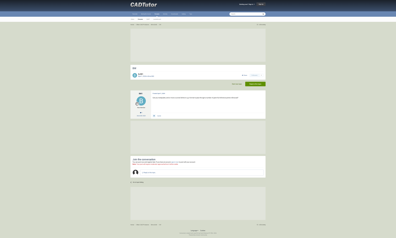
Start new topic (237, 84)
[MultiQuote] (154, 115)
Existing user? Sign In (246, 4)
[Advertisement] (198, 45)
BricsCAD (151, 76)
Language (194, 230)
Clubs (132, 19)
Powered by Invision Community (198, 235)
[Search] (263, 14)
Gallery (184, 14)
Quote (159, 116)
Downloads (174, 14)
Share (245, 75)
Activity (165, 14)
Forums (157, 14)
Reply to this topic (255, 84)
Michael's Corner (146, 14)
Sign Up (261, 4)
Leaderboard (157, 19)
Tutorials (134, 14)
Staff (148, 19)
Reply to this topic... (150, 172)
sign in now (175, 162)
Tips (190, 14)
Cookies (202, 230)
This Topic (255, 14)
